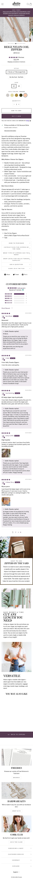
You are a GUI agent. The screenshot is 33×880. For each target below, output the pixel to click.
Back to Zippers (17, 734)
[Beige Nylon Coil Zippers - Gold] (5, 720)
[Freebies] (16, 757)
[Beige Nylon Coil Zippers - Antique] (7, 720)
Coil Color (16, 91)
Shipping (10, 62)
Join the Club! (16, 842)
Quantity (16, 100)
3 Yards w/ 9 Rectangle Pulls (16, 72)
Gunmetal (21, 95)
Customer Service (16, 854)
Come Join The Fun (16, 268)
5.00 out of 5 (21, 288)
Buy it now (16, 116)
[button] (13, 57)
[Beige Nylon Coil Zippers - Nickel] (3, 720)
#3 (14, 86)
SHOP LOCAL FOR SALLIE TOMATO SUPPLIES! (16, 259)
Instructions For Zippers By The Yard (16, 248)
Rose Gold (25, 95)
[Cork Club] (16, 823)
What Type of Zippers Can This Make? (16, 253)
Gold (12, 95)
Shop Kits (16, 811)
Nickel (8, 95)
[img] (6, 313)
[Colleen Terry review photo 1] (6, 501)
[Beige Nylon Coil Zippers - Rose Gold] (11, 720)
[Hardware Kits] (16, 790)
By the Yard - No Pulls (16, 77)
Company (16, 860)
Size (16, 82)
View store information (10, 130)
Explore (16, 866)
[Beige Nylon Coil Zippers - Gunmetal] (9, 720)
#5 (19, 86)
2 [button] (15, 532)
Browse (16, 777)
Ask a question (16, 264)
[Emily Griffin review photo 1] (6, 453)
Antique (16, 95)
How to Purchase (16, 243)
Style (16, 68)
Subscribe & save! (16, 848)
